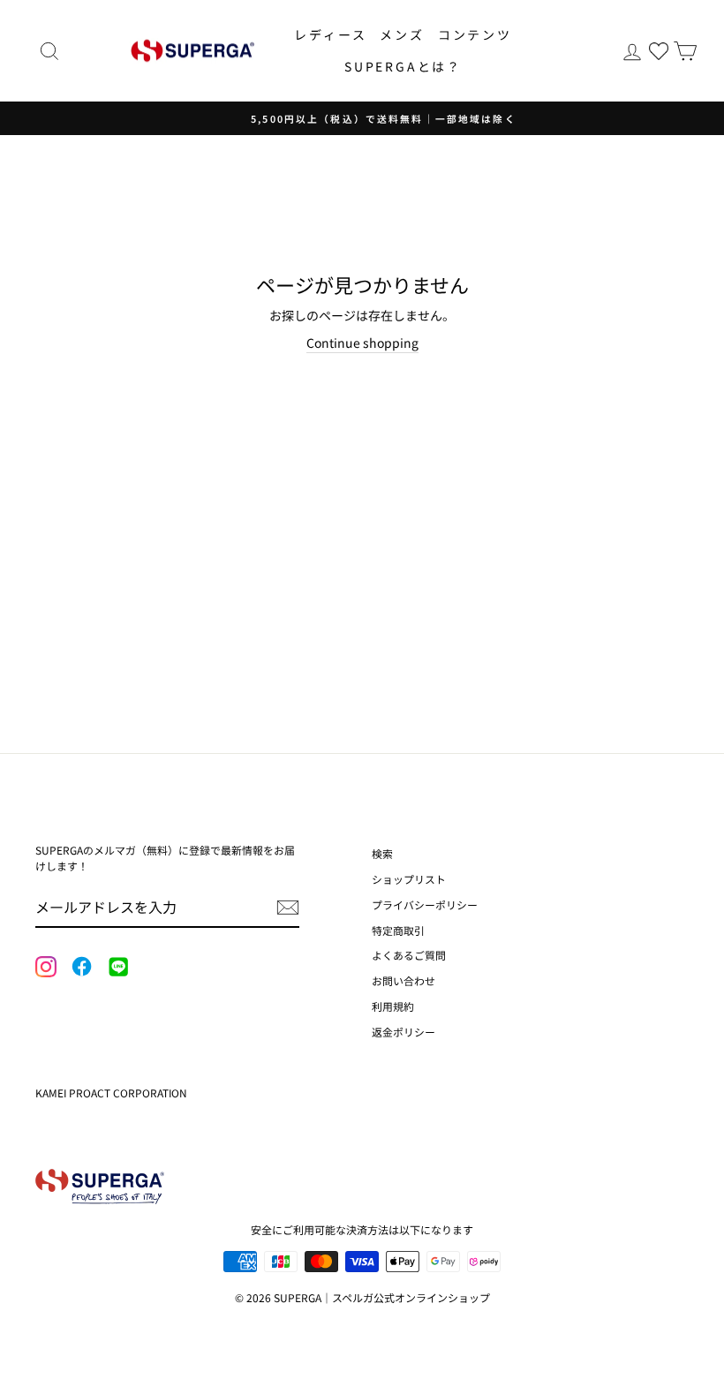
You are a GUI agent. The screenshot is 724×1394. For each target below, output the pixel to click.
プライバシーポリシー (425, 904)
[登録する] (287, 907)
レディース (330, 34)
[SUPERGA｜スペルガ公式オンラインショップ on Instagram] (46, 968)
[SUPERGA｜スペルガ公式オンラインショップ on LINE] (117, 967)
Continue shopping (362, 342)
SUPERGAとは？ (403, 66)
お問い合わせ (403, 980)
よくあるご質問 (409, 954)
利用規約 (393, 1005)
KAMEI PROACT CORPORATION (111, 1092)
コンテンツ (475, 34)
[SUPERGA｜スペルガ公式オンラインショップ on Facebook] (81, 967)
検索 (382, 853)
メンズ (402, 34)
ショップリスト (409, 878)
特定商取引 (398, 930)
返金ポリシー (403, 1031)
